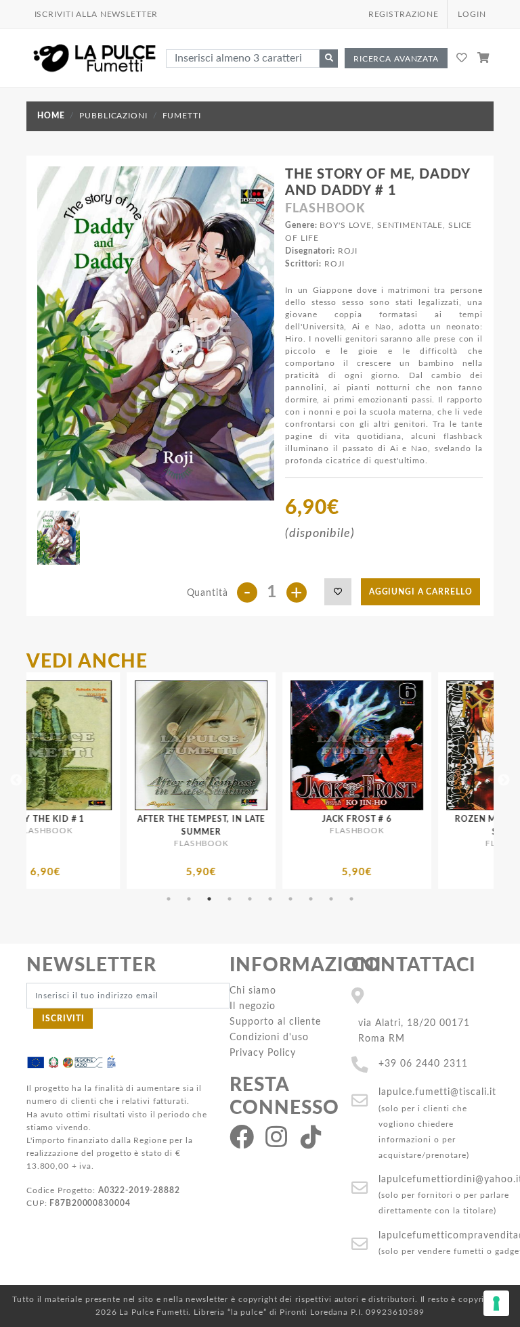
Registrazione (403, 14)
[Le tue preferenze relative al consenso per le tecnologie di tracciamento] (496, 1303)
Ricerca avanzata (396, 59)
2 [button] (189, 899)
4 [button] (229, 899)
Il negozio (253, 1006)
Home (50, 116)
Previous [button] (16, 780)
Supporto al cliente (275, 1022)
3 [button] (209, 899)
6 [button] (270, 899)
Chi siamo (253, 990)
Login (471, 14)
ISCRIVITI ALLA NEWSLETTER (96, 14)
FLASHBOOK (325, 209)
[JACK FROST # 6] (283, 745)
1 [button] (168, 899)
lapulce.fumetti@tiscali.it (437, 1092)
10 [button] (351, 899)
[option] (127, 780)
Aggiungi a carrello (421, 592)
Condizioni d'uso (269, 1037)
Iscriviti (63, 1019)
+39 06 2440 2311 (423, 1063)
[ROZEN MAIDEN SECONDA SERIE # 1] (439, 745)
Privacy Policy (263, 1053)
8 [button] (311, 899)
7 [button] (290, 899)
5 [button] (250, 899)
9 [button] (331, 899)
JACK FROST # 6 (283, 819)
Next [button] (504, 780)
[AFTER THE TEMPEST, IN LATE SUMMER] (127, 745)
